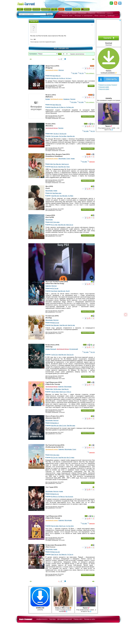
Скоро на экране (70, 13)
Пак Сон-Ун (70, 354)
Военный (53, 349)
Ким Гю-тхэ (55, 494)
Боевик (47, 99)
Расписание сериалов (105, 13)
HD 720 (81, 73)
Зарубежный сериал (51, 70)
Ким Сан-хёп (56, 552)
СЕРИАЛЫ (36, 9)
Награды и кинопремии (83, 15)
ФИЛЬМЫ (28, 9)
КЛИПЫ (86, 9)
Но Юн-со (62, 78)
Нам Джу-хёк (55, 78)
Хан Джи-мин (63, 196)
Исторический (73, 349)
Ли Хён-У (56, 133)
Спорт (68, 158)
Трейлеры (111, 15)
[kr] (88, 124)
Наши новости (100, 15)
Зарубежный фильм (51, 128)
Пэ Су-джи (54, 224)
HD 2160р (74, 102)
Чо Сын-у (68, 78)
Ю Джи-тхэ (62, 107)
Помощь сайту (78, 619)
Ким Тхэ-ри (54, 166)
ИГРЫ (77, 9)
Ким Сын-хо (65, 164)
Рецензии (92, 13)
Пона (68, 166)
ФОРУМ (68, 9)
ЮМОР (61, 9)
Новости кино (67, 15)
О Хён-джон (55, 455)
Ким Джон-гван (56, 193)
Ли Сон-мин (54, 136)
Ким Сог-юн (55, 322)
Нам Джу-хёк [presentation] (33, 21)
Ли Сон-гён (54, 457)
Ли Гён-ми (55, 288)
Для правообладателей (64, 619)
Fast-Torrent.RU (28, 3)
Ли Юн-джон (57, 389)
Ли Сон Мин (62, 136)
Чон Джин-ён (63, 554)
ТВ (54, 9)
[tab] (34, 21)
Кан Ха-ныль (69, 496)
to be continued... (90, 73)
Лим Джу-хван (71, 425)
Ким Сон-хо (69, 224)
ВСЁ (20, 9)
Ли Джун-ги (54, 496)
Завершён (92, 161)
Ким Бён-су (55, 423)
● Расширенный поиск (46, 16)
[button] (60, 54)
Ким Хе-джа (71, 325)
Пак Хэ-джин (55, 392)
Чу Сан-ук (70, 554)
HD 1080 (75, 73)
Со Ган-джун (70, 526)
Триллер (72, 99)
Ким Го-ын (63, 392)
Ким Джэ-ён (65, 389)
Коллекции (82, 13)
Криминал (66, 99)
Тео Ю (68, 291)
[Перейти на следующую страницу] (93, 59)
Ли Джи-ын (61, 496)
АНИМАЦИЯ (46, 9)
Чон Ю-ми (54, 291)
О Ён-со (68, 392)
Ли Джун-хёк (70, 107)
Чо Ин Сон (54, 354)
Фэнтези (61, 70)
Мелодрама (62, 158)
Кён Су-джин (70, 457)
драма (73, 158)
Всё (55, 48)
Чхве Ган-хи (54, 554)
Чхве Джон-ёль (56, 104)
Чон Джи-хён (57, 164)
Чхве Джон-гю (56, 75)
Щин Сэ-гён (62, 425)
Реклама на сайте (89, 619)
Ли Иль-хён (63, 133)
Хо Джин (70, 196)
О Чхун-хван (56, 222)
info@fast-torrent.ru (42, 619)
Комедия (48, 286)
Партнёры (52, 619)
